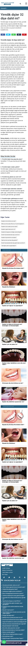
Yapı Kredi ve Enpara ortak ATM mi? (12, 601)
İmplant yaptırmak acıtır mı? (8, 229)
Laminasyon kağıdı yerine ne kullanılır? (12, 591)
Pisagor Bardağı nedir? (8, 615)
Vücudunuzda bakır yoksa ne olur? (11, 585)
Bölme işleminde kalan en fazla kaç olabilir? (14, 630)
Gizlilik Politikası (6, 568)
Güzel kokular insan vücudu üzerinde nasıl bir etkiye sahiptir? (14, 612)
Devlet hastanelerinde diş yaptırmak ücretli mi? (13, 243)
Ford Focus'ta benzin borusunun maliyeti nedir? (15, 619)
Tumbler (19, 35)
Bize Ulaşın (5, 574)
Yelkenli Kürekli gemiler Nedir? (10, 589)
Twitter (8, 35)
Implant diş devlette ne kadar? (8, 237)
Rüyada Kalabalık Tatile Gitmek (10, 625)
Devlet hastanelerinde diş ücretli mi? (10, 234)
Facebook (3, 35)
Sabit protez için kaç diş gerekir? (9, 240)
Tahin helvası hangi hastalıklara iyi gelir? (13, 634)
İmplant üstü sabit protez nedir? (9, 226)
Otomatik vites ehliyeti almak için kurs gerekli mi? (14, 598)
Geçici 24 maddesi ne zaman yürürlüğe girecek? (15, 621)
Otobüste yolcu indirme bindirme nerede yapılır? (13, 607)
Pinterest (24, 35)
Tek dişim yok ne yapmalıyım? (8, 245)
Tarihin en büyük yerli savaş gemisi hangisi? (13, 595)
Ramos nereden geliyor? (9, 632)
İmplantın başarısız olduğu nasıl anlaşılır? (11, 232)
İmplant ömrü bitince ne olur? (8, 221)
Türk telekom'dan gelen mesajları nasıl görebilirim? (12, 604)
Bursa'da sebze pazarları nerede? (11, 628)
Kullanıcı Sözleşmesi (7, 570)
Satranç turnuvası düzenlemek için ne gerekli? (14, 623)
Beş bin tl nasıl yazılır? (8, 610)
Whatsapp (13, 35)
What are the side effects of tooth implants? (12, 223)
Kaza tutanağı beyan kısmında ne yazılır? (13, 593)
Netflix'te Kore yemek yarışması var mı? (13, 617)
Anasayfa (3, 8)
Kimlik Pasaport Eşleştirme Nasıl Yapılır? (13, 638)
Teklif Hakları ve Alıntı (7, 572)
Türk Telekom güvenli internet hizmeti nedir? (14, 587)
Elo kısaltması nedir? (8, 636)
